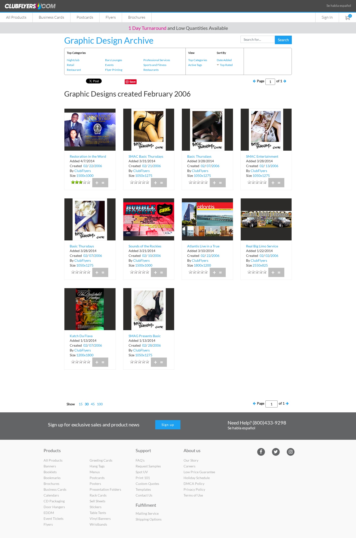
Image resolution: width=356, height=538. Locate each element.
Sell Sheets (97, 501)
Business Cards (51, 17)
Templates (143, 489)
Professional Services (156, 60)
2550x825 (260, 265)
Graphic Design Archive (109, 40)
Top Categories (197, 60)
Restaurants (151, 70)
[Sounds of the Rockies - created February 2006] (148, 219)
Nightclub (73, 60)
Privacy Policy (194, 489)
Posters (95, 483)
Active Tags (195, 65)
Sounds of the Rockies (145, 246)
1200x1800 (84, 355)
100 (100, 404)
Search (283, 39)
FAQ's (140, 460)
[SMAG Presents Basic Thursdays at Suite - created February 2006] (148, 309)
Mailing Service (147, 513)
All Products (16, 17)
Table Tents (98, 513)
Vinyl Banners (100, 518)
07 (208, 166)
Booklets (50, 472)
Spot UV (142, 472)
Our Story (191, 460)
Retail (70, 65)
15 (81, 404)
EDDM (49, 513)
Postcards (85, 17)
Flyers (111, 17)
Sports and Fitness (154, 65)
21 (150, 166)
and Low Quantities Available (178, 28)
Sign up (168, 425)
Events (109, 65)
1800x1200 (202, 265)
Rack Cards (98, 495)
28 (150, 345)
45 (93, 404)
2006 (98, 166)
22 (91, 166)
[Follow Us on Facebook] (260, 451)
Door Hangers (54, 507)
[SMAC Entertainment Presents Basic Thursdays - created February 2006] (266, 129)
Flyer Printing (113, 70)
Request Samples (148, 466)
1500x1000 (84, 175)
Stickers (95, 507)
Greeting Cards (101, 460)
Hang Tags (97, 466)
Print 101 (143, 478)
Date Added (224, 60)
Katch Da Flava (81, 336)
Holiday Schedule (197, 478)
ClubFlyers (82, 171)
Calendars (51, 495)
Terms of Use (193, 495)
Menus (95, 472)
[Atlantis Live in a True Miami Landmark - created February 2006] (207, 219)
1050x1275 (143, 175)
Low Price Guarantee (199, 472)
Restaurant (74, 70)
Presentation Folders (105, 489)
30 (87, 404)
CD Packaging (54, 501)
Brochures (136, 17)
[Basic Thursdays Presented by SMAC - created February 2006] (90, 219)
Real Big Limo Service (262, 246)
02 (85, 166)
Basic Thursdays (199, 156)
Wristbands (98, 524)
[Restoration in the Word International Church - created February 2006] (90, 129)
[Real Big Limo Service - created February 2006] (266, 219)
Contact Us (144, 495)
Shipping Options (149, 519)
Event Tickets (53, 518)
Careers (189, 466)
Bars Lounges (113, 60)
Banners (50, 466)
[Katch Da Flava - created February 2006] (90, 309)
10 (150, 255)
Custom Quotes (147, 483)
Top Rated (226, 65)
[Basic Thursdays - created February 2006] (207, 129)
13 (267, 166)
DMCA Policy (194, 483)
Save (133, 81)
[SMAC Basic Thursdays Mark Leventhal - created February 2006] (148, 129)
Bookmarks (52, 478)
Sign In (327, 17)
